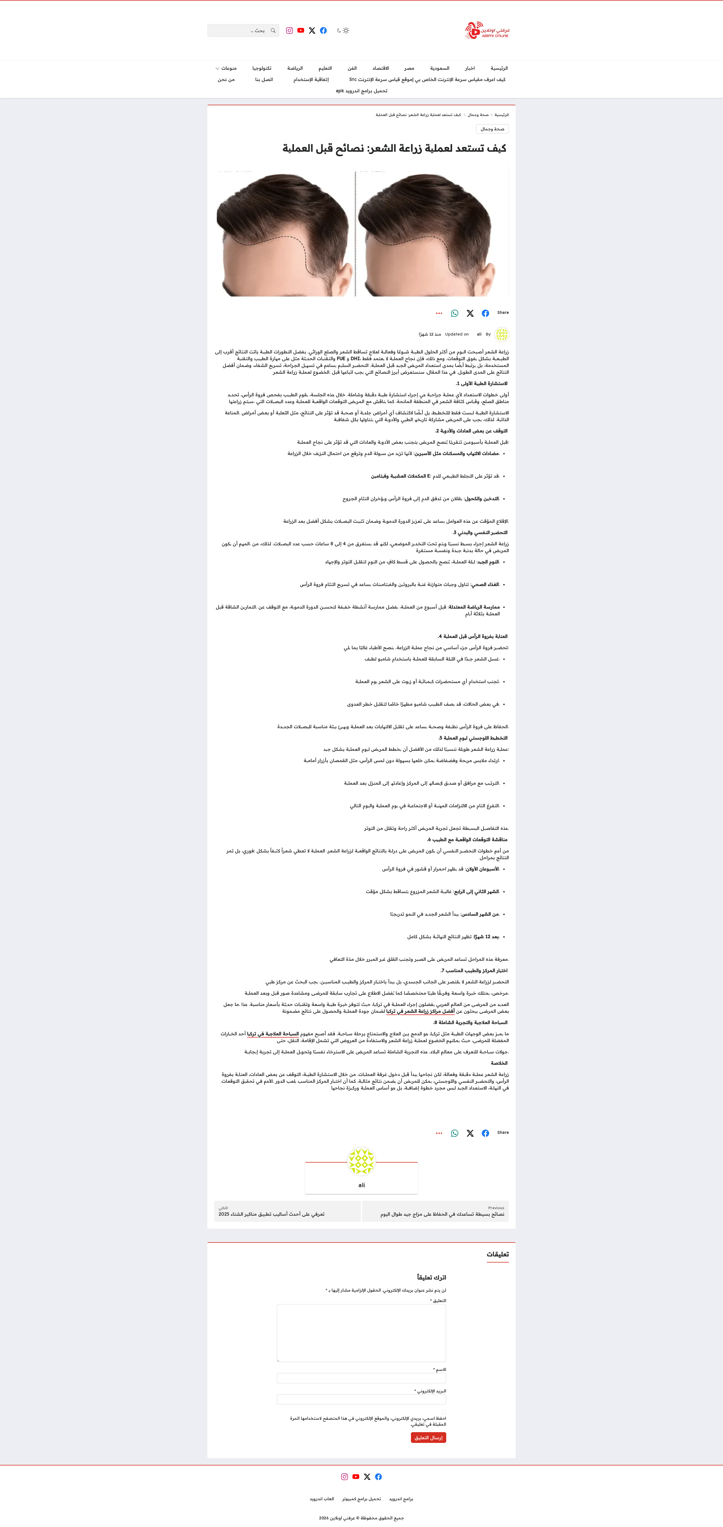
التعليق (438, 1300)
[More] (439, 312)
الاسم (439, 1369)
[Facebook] (485, 312)
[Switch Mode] (343, 30)
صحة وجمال (478, 114)
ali (479, 334)
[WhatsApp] (455, 312)
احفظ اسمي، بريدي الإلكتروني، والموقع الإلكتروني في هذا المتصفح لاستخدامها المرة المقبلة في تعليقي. (368, 1421)
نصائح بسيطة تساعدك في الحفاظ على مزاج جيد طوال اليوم (442, 1214)
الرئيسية (502, 114)
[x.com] (470, 312)
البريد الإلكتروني (430, 1390)
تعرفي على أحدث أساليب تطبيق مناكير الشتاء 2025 (272, 1214)
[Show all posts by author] (502, 334)
